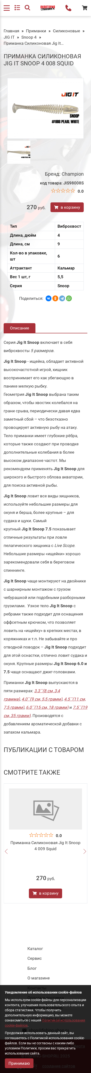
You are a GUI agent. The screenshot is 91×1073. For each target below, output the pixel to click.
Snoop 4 (29, 37)
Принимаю (19, 1063)
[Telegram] (62, 298)
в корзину (70, 207)
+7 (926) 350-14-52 (68, 8)
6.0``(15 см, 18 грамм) (47, 707)
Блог (32, 968)
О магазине (38, 978)
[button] (6, 852)
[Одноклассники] (55, 298)
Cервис (34, 958)
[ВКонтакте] (48, 298)
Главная (11, 30)
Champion (73, 174)
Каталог (35, 948)
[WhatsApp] (69, 298)
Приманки (36, 30)
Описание (19, 328)
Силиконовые (66, 30)
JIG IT (9, 37)
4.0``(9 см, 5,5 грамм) (42, 699)
